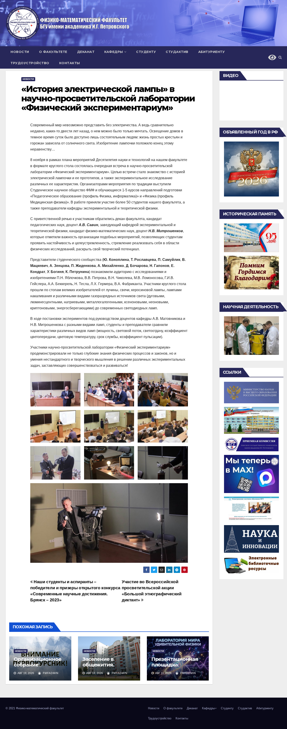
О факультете (53, 52)
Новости (20, 52)
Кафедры (113, 52)
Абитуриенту (211, 52)
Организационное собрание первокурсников (37, 664)
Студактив (177, 52)
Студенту (146, 52)
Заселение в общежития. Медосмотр (98, 664)
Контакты (69, 63)
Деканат (86, 52)
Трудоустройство (30, 63)
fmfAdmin (50, 673)
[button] (280, 57)
